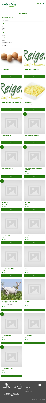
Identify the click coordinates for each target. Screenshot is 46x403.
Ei (3, 26)
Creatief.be (43, 399)
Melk (4, 29)
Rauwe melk (5, 45)
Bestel (11, 76)
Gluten (4, 28)
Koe (4, 43)
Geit (4, 40)
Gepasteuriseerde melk (7, 42)
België (4, 35)
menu (40, 3)
